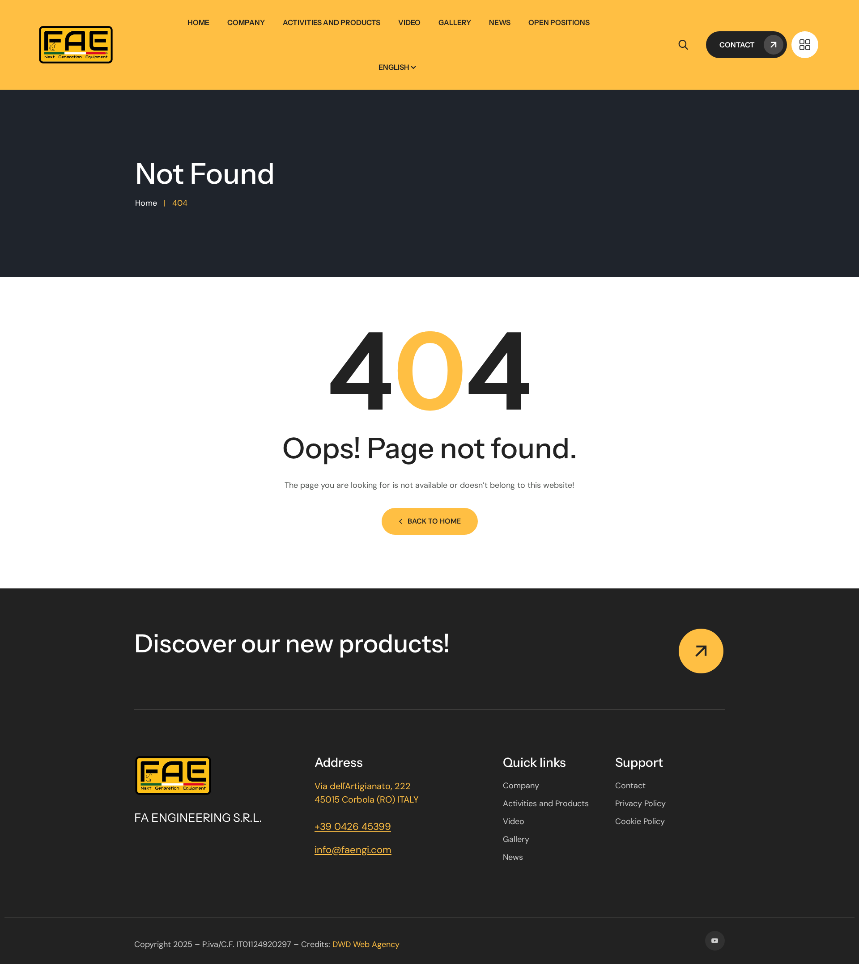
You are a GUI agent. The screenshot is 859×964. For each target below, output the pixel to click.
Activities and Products (331, 22)
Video (409, 22)
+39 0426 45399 (353, 826)
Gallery (454, 22)
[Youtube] (715, 941)
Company (246, 22)
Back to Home (434, 521)
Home (198, 22)
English (393, 67)
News (499, 22)
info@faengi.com (353, 849)
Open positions (559, 22)
